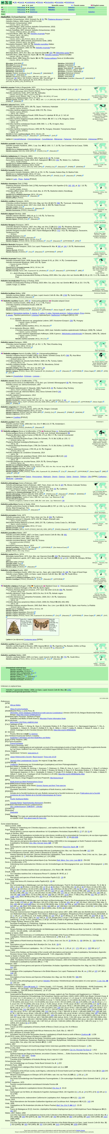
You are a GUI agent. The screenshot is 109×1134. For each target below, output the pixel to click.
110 (86, 889)
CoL (28, 73)
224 (56, 556)
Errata (33, 1055)
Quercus (62, 477)
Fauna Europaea (16, 743)
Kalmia (26, 179)
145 (88, 891)
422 (72, 445)
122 (61, 891)
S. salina (41, 313)
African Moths (15, 705)
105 (91, 1006)
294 (50, 517)
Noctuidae (60, 2)
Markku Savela (80, 1130)
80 (21, 887)
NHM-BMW (17, 63)
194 (75, 904)
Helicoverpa (21, 7)
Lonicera (36, 376)
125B (12, 897)
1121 (57, 1124)
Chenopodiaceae (34, 139)
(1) (46, 506)
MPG (63, 99)
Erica (82, 313)
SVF (53, 135)
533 (23, 1055)
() (71, 7)
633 (48, 906)
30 (55, 489)
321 (92, 895)
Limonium (35, 315)
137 (52, 916)
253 (23, 1117)
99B (18, 895)
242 (59, 227)
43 (51, 881)
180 (66, 572)
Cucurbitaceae (47, 139)
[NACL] (18, 39)
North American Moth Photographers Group (26, 782)
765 (54, 1117)
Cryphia (32, 9)
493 (39, 1117)
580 (58, 203)
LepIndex (69, 71)
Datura (28, 477)
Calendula (19, 478)
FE (22, 81)
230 (71, 321)
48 (102, 916)
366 (67, 355)
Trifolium (83, 477)
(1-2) (39, 424)
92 (83, 887)
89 (67, 383)
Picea (20, 179)
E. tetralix (9, 315)
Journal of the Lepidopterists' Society (24, 761)
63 (63, 908)
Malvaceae (58, 139)
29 (58, 944)
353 (40, 897)
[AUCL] (41, 39)
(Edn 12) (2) (50, 590)
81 (78, 889)
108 (76, 89)
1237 (88, 1117)
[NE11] (18, 25)
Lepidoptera (30, 2)
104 (52, 889)
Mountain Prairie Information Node (53, 718)
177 (62, 893)
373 (21, 902)
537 (11, 906)
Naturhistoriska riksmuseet (33, 803)
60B (76, 837)
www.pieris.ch (33, 753)
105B (23, 895)
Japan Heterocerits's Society (21, 757)
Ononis (54, 477)
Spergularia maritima (21, 313)
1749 (65, 295)
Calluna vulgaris (73, 313)
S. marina (33, 313)
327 (15, 1015)
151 (79, 1098)
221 (11, 967)
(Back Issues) (38, 757)
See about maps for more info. (35, 818)
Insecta (21, 2)
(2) (36, 96)
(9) (51, 605)
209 (49, 895)
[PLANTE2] (30, 68)
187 (62, 485)
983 (70, 1117)
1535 (75, 1124)
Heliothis (51, 7)
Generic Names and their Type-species (51, 785)
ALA (35, 80)
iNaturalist (37, 73)
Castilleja (16, 417)
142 (88, 1101)
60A (73, 837)
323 (89, 948)
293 (94, 941)
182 (65, 400)
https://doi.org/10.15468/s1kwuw (28, 715)
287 (96, 1013)
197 (58, 906)
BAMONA (18, 101)
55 (51, 646)
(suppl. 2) (49, 78)
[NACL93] (9, 81)
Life (15, 2)
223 (50, 53)
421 (68, 902)
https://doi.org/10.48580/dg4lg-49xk (71, 774)
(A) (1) (46, 558)
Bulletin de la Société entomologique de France (43, 795)
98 (19, 889)
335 (52, 1015)
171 (77, 948)
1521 (105, 1117)
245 (59, 392)
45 (52, 388)
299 (15, 78)
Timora (32, 7)
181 (73, 185)
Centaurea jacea (30, 639)
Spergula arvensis (59, 313)
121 (102, 918)
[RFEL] (26, 25)
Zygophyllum (18, 376)
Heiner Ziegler (58, 310)
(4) (42, 489)
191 (11, 1011)
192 (25, 904)
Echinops (28, 376)
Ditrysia (40, 2)
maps (100, 99)
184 (31, 902)
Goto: (3, 14)
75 (47, 918)
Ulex (89, 477)
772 (58, 230)
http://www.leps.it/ (56, 778)
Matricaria (47, 477)
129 (58, 1008)
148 (11, 973)
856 (60, 590)
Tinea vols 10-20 (50, 757)
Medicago (9, 478)
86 (52, 887)
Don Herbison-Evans (60, 547)
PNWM (8, 101)
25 (93, 1002)
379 (93, 916)
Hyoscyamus (37, 477)
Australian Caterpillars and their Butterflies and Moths (30, 738)
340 (59, 246)
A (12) (53, 456)
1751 (69, 690)
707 (41, 1124)
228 (103, 1071)
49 (11, 889)
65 (44, 889)
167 (91, 1009)
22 (62, 916)
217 (88, 851)
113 (52, 891)
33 (75, 887)
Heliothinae (70, 2)
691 (65, 535)
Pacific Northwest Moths (19, 799)
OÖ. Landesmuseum (18, 807)
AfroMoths (22, 73)
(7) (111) (45, 227)
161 (57, 160)
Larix (15, 179)
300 (63, 497)
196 (21, 906)
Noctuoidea (49, 2)
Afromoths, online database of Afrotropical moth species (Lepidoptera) (36, 713)
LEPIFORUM (44, 135)
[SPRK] (21, 471)
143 (65, 456)
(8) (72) (44, 203)
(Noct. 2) (49, 400)
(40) (54, 602)
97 (15, 891)
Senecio (75, 477)
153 (24, 1009)
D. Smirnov (24, 626)
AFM (77, 241)
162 (69, 185)
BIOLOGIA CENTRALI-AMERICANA (24, 722)
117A (66, 895)
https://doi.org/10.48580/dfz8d (65, 730)
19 (62, 877)
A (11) (45, 160)
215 (46, 1011)
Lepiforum (14, 764)
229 (44, 368)
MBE (80, 270)
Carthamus (102, 477)
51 (53, 648)
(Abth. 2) (55, 89)
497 (66, 904)
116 (23, 891)
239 (97, 1011)
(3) (45, 388)
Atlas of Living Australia (19, 709)
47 (68, 837)
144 (65, 246)
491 (11, 1111)
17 (81, 831)
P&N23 (15, 73)
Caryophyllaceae (19, 139)
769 (62, 574)
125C (17, 897)
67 (61, 558)
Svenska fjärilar (16, 803)
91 (43, 19)
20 (49, 158)
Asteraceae (92, 139)
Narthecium (55, 315)
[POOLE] (19, 28)
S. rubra (48, 313)
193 (98, 893)
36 (79, 185)
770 (65, 657)
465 (15, 904)
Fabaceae (67, 139)
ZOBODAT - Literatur (34, 807)
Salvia (68, 477)
